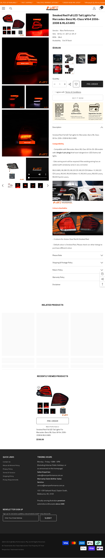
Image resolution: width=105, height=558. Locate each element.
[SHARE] (71, 84)
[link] (18, 361)
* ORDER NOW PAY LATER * (71, 2)
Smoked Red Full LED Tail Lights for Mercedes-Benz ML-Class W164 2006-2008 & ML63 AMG (51, 432)
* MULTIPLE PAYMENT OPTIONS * (47, 2)
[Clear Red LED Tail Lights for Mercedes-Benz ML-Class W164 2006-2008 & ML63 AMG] (57, 69)
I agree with (60, 92)
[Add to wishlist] (76, 84)
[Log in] (94, 8)
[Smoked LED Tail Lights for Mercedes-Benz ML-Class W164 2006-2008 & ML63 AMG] (69, 69)
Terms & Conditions (73, 92)
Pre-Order (92, 84)
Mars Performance (67, 30)
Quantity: (55, 78)
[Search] (10, 8)
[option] (10, 185)
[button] (3, 185)
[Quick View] (38, 393)
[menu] (3, 8)
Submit (48, 518)
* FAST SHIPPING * (27, 2)
